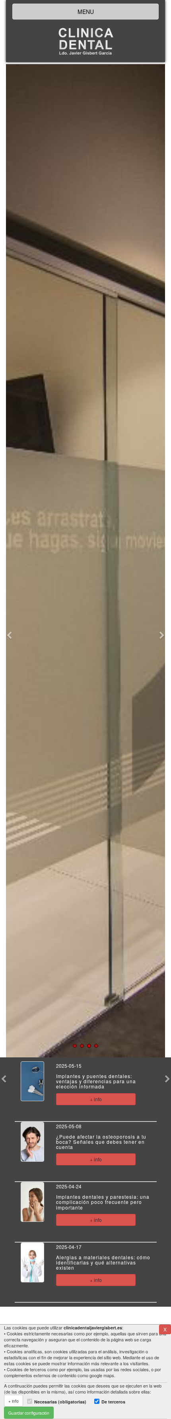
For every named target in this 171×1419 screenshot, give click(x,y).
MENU (86, 12)
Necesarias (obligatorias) (60, 1402)
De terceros (113, 1402)
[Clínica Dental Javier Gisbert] (85, 42)
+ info (96, 1099)
